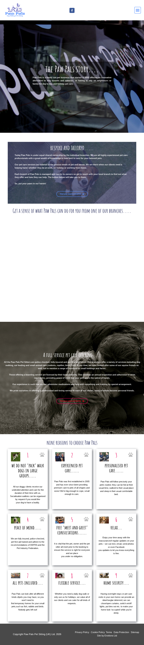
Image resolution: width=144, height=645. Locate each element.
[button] (137, 10)
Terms (109, 632)
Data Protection (121, 632)
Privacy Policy (82, 632)
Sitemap (135, 632)
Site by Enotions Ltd (107, 635)
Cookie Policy (98, 632)
